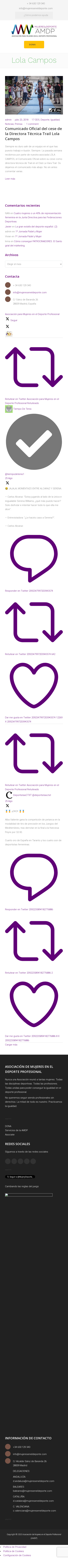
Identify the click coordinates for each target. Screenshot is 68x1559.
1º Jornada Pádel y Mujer (28, 231)
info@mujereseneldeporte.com (36, 8)
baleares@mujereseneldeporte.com (32, 1490)
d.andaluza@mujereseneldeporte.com (33, 1481)
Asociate (10, 1134)
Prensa (18, 124)
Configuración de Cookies (17, 1555)
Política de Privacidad (14, 1547)
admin (8, 119)
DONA (8, 1126)
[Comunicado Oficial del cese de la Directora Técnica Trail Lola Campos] (34, 95)
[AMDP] (34, 30)
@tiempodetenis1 (14, 474)
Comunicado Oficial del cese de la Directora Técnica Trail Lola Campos (33, 133)
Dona (32, 44)
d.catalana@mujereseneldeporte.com (33, 1500)
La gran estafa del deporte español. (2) (36, 226)
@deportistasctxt (41, 795)
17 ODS (36, 119)
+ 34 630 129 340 (36, 3)
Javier (8, 226)
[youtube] (33, 1161)
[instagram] (14, 1161)
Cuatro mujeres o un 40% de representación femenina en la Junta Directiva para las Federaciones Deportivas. (33, 217)
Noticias (9, 124)
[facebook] (8, 1161)
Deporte (45, 119)
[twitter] (27, 1161)
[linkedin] (20, 1161)
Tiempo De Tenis (22, 408)
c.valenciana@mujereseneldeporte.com (34, 1510)
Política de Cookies (13, 1551)
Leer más (10, 178)
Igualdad (55, 119)
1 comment (32, 124)
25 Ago (8, 478)
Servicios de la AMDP (16, 1130)
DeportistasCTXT (22, 795)
